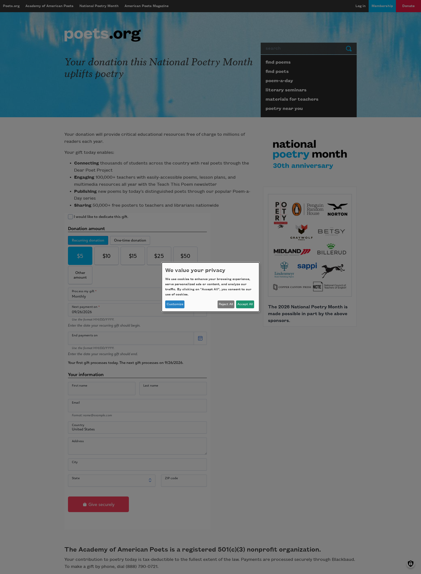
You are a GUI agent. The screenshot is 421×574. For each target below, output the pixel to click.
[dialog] (210, 286)
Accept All (245, 304)
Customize (175, 304)
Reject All (226, 304)
